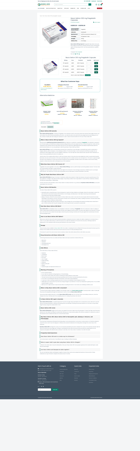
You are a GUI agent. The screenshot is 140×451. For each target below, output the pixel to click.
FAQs (75, 373)
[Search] (89, 4)
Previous (56, 86)
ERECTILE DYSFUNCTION (51, 8)
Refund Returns (92, 375)
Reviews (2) (50, 126)
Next (98, 86)
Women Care (83, 8)
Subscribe (55, 389)
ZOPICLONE (66, 8)
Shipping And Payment (93, 373)
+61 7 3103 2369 (87, 1)
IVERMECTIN (72, 8)
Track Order (99, 1)
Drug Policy (91, 371)
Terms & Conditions (93, 378)
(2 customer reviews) (75, 22)
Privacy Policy (91, 369)
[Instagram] (38, 386)
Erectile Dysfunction (64, 369)
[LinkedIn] (41, 386)
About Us (76, 369)
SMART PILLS (59, 8)
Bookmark (93, 1)
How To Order (77, 375)
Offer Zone (99, 8)
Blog (60, 380)
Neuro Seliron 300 (58, 228)
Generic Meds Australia (48, 397)
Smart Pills (62, 371)
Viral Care (62, 375)
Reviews (76, 380)
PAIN (78, 8)
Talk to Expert (97, 22)
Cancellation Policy (93, 380)
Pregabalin (80, 51)
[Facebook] (43, 386)
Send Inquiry (87, 75)
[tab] (43, 127)
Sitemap (76, 378)
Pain (43, 15)
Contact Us (76, 371)
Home (41, 15)
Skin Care (61, 373)
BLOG (89, 8)
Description (43, 126)
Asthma (61, 378)
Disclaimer (91, 382)
